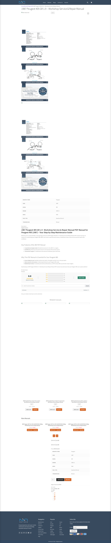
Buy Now (35, 409)
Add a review (81, 277)
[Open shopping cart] (91, 2)
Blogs (54, 2)
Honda (60, 529)
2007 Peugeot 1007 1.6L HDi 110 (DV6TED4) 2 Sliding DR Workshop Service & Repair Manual (78, 425)
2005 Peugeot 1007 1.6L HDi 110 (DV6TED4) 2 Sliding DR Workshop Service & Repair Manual (32, 425)
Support (39, 527)
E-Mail (71, 527)
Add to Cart (30, 430)
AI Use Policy (40, 534)
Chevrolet (52, 532)
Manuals (49, 2)
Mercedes (52, 529)
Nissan (60, 527)
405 (32, 6)
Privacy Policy (41, 529)
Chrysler (61, 532)
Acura (60, 531)
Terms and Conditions (42, 532)
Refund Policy (40, 531)
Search (87, 285)
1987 (54, 490)
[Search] (87, 2)
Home (44, 2)
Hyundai (51, 523)
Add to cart (60, 479)
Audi (60, 523)
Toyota (60, 522)
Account (66, 2)
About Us (40, 523)
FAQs (39, 536)
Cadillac (51, 531)
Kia (60, 525)
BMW (51, 527)
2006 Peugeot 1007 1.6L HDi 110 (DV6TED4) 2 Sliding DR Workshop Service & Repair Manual (55, 425)
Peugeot (29, 6)
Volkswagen (52, 534)
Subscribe (73, 531)
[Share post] (54, 493)
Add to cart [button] (28, 409)
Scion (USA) (61, 534)
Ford (51, 522)
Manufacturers (41, 522)
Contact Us (60, 2)
